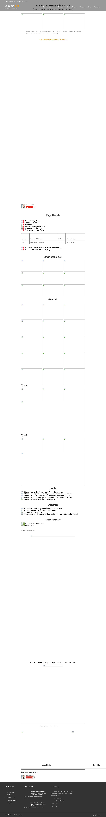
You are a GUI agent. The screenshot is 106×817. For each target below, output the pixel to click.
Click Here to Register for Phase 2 (53, 39)
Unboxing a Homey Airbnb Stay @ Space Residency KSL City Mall (38, 804)
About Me (97, 7)
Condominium (59, 7)
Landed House (47, 7)
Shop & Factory (72, 7)
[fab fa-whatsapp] (99, 1)
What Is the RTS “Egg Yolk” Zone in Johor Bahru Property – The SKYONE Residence (39, 793)
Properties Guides (85, 7)
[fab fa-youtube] (96, 1)
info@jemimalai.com (22, 1)
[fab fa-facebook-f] (93, 1)
